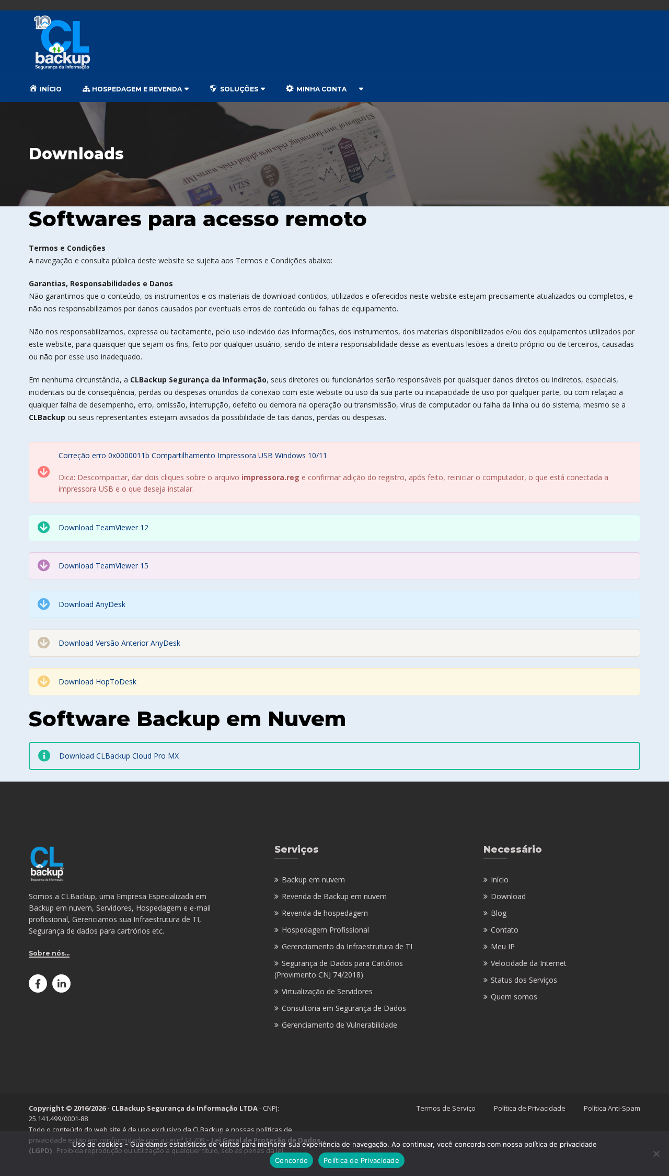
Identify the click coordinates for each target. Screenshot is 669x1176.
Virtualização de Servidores (327, 991)
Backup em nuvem (313, 879)
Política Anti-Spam (612, 1108)
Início (500, 879)
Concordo (291, 1160)
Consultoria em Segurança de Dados (344, 1008)
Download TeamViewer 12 (103, 527)
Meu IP (503, 946)
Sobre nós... (49, 953)
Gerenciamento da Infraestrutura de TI (347, 946)
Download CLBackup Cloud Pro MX (119, 756)
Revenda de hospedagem (325, 913)
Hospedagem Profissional (325, 930)
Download (508, 896)
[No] (656, 1153)
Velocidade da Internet (529, 963)
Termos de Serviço (446, 1108)
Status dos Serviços (524, 980)
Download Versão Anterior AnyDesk (119, 643)
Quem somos (514, 997)
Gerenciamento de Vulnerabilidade (339, 1025)
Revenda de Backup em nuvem (334, 896)
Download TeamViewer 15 (103, 565)
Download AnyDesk (92, 604)
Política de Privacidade (530, 1108)
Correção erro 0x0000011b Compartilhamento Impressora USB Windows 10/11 (194, 455)
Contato (504, 930)
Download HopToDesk (97, 681)
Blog (498, 913)
